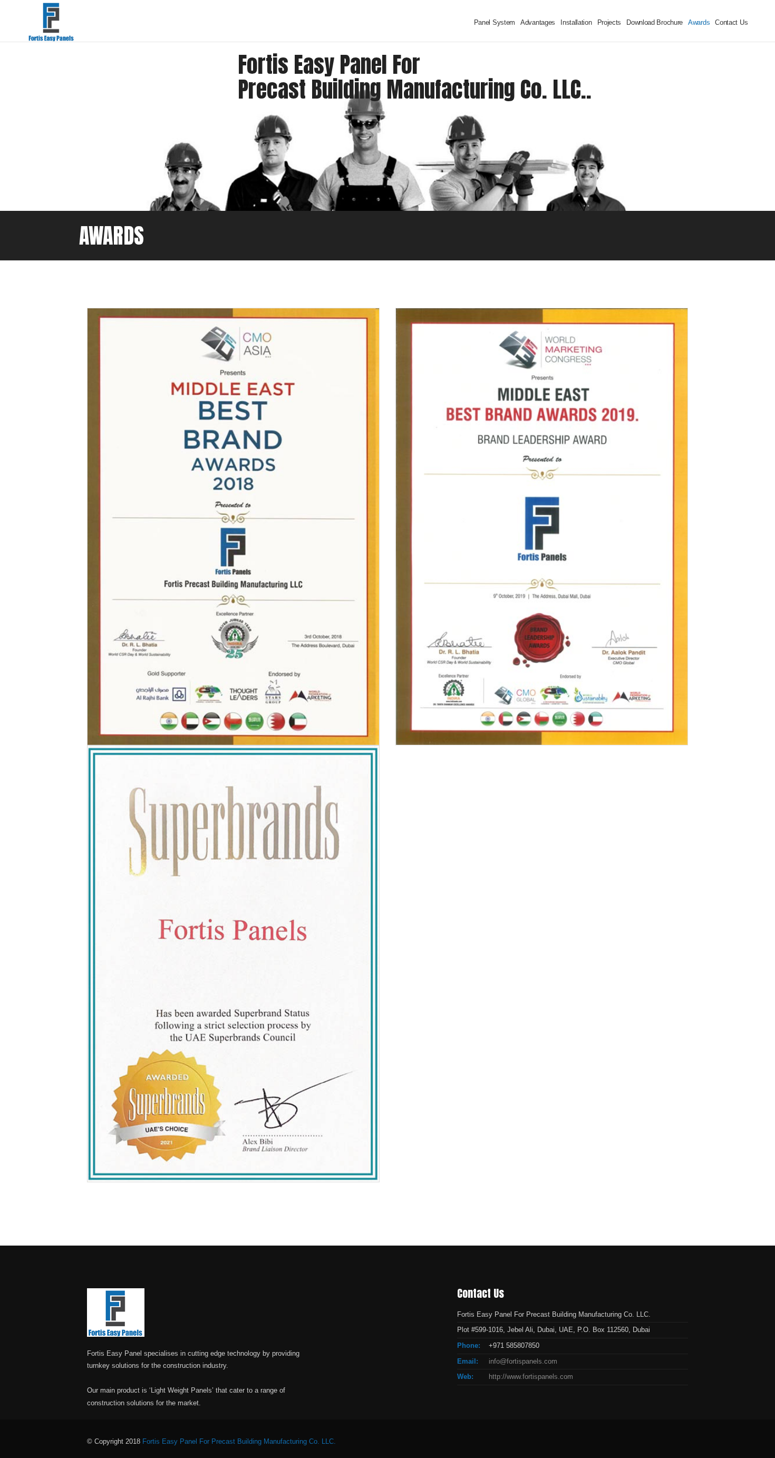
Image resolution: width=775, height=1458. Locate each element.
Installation (576, 22)
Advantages (537, 22)
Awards (699, 22)
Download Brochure (654, 22)
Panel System (494, 22)
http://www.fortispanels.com (531, 1377)
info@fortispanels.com (523, 1361)
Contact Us (731, 22)
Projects (609, 22)
